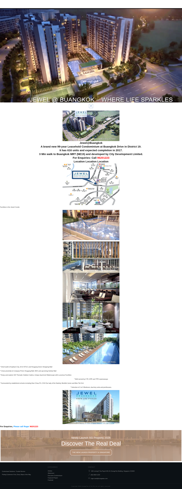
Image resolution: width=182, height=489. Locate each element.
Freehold (50, 480)
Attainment (51, 473)
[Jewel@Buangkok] (91, 55)
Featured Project (53, 478)
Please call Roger (25, 426)
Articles (50, 471)
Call (100, 157)
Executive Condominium (55, 475)
